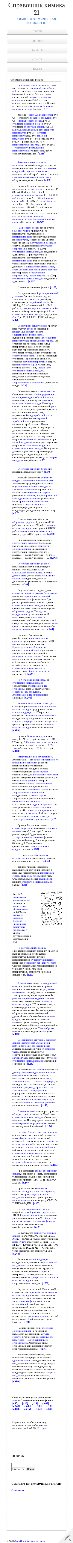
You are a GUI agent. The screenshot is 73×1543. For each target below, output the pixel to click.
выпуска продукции (22, 721)
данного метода (45, 998)
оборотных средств (22, 611)
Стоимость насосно (28, 1111)
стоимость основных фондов (27, 123)
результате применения (24, 998)
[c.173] (15, 320)
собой (30, 328)
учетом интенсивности (40, 783)
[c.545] (47, 471)
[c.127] (48, 1126)
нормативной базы (22, 236)
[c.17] (45, 109)
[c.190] (49, 1406)
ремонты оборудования (40, 810)
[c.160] (53, 287)
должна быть (45, 878)
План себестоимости (28, 227)
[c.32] (24, 385)
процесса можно (30, 1215)
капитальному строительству (38, 480)
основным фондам (22, 1162)
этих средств (38, 617)
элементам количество (24, 489)
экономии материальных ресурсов (33, 1099)
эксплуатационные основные (27, 837)
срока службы (40, 771)
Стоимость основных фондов (33, 468)
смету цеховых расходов (43, 242)
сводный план (31, 650)
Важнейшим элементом (45, 774)
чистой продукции (22, 442)
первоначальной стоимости (26, 801)
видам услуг (22, 239)
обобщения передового (36, 962)
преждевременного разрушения (29, 1123)
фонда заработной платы (38, 397)
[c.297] (32, 281)
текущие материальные (35, 361)
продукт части (38, 1277)
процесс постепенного (46, 759)
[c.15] (15, 1403)
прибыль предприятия (41, 114)
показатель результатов (24, 331)
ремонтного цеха (21, 230)
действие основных (29, 498)
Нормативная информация (31, 947)
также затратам (38, 275)
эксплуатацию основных (25, 542)
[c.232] (35, 849)
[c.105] (54, 1165)
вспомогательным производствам (31, 177)
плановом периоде (32, 875)
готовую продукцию (37, 1316)
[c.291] (31, 674)
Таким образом (46, 1028)
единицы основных (22, 1360)
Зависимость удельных (19, 898)
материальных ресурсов (35, 445)
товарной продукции (41, 117)
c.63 (45, 1428)
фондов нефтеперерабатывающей (30, 1042)
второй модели (20, 1087)
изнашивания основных (24, 762)
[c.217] (15, 513)
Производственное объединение (29, 647)
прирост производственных (33, 501)
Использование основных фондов (35, 703)
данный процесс (43, 804)
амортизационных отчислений (40, 308)
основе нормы (38, 795)
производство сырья (26, 364)
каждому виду (34, 495)
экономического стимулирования (29, 1090)
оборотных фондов (34, 126)
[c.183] (47, 180)
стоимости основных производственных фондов (27, 217)
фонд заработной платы (39, 415)
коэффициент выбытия (28, 1138)
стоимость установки (23, 828)
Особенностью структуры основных (37, 1039)
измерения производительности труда (32, 402)
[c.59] (37, 1227)
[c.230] (51, 534)
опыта (52, 962)
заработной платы (39, 302)
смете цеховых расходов (25, 269)
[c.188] (16, 730)
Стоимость (17, 1490)
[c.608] (27, 1406)
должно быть (19, 575)
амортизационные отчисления (28, 382)
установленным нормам (33, 679)
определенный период (42, 340)
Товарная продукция (38, 736)
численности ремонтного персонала (19, 926)
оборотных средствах (24, 522)
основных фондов (25, 780)
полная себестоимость (30, 120)
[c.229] (41, 222)
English (37, 68)
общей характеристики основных (39, 1132)
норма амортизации (29, 819)
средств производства (24, 355)
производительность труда (26, 144)
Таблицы (37, 50)
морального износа (38, 789)
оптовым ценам (36, 189)
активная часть (20, 1057)
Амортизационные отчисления (28, 694)
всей (54, 1057)
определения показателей (37, 596)
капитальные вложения (24, 129)
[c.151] (38, 1409)
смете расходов (49, 269)
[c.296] (28, 697)
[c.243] (54, 557)
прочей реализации (22, 1200)
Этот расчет (50, 593)
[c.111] (42, 460)
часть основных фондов (25, 1301)
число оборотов (47, 201)
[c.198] (16, 1409)
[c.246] (46, 861)
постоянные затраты (35, 299)
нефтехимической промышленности (31, 1045)
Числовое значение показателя (41, 715)
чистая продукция (44, 1081)
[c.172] (30, 1063)
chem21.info (20, 1541)
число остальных (21, 629)
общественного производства (28, 334)
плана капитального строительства (28, 571)
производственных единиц (26, 656)
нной (25, 1304)
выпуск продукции (22, 712)
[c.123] (30, 974)
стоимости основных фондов (27, 251)
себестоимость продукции (26, 691)
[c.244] (27, 1409)
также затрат (39, 807)
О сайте (37, 59)
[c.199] (26, 1182)
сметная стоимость (35, 504)
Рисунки (37, 40)
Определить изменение (30, 85)
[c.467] (45, 1403)
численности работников (36, 439)
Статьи (37, 31)
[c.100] (38, 1406)
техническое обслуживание (20, 907)
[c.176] (43, 1348)
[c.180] (16, 1381)
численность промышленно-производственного (28, 149)
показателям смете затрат (41, 266)
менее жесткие (47, 391)
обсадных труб (20, 1114)
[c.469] (16, 1406)
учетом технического (43, 959)
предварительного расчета (36, 1209)
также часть (45, 367)
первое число (19, 1241)
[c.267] (45, 1283)
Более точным (25, 983)
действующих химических (35, 171)
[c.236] (41, 153)
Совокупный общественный (32, 325)
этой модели (38, 1069)
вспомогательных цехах (38, 492)
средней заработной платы (29, 420)
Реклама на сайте (35, 1541)
